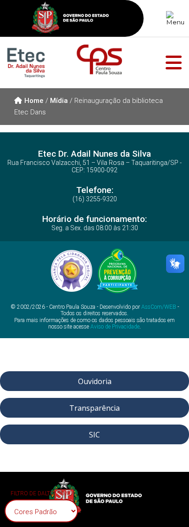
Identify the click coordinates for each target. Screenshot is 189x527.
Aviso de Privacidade (114, 326)
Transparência (94, 408)
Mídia (59, 100)
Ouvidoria (94, 381)
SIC (94, 435)
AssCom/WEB (158, 307)
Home (34, 100)
